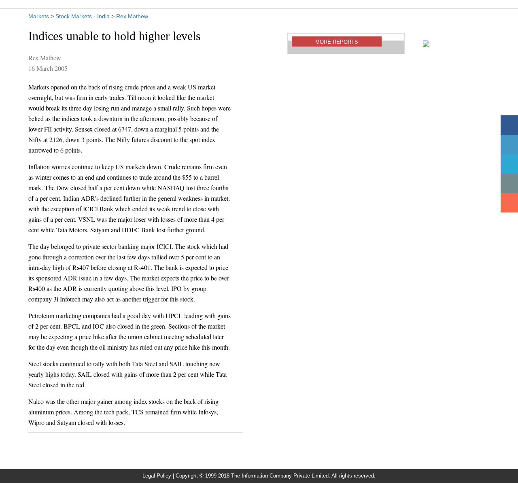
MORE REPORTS (336, 42)
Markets (38, 16)
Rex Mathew (132, 16)
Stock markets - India (82, 16)
